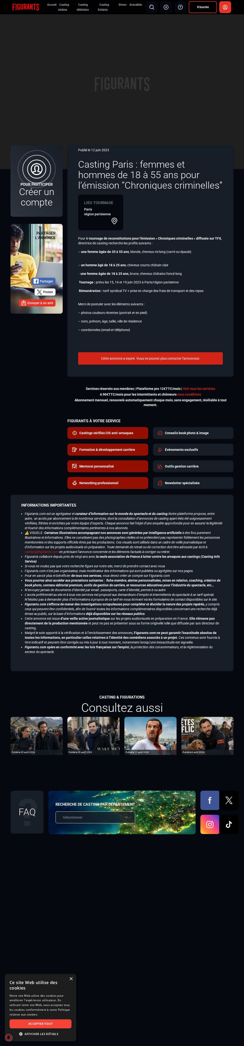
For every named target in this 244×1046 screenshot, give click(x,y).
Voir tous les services (199, 389)
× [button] (71, 979)
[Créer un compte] (36, 181)
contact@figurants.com (42, 552)
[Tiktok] (229, 824)
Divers (123, 4)
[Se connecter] (225, 7)
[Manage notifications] (8, 1037)
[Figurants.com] (25, 7)
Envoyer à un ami (40, 303)
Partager (46, 281)
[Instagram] (210, 824)
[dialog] (40, 1007)
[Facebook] (210, 800)
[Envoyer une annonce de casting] (166, 7)
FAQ (27, 812)
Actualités (135, 4)
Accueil (51, 4)
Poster (48, 292)
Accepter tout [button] (40, 1024)
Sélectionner (72, 817)
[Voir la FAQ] (180, 7)
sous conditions (189, 394)
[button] (40, 1033)
